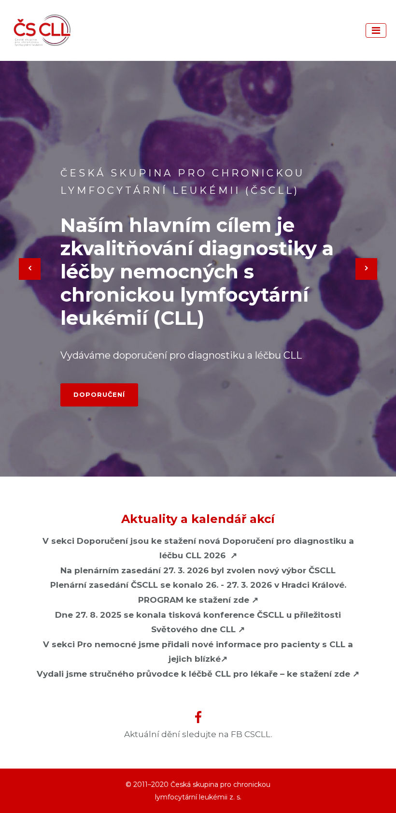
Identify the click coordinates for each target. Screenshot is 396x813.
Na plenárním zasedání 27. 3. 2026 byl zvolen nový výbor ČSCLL (198, 570)
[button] (29, 269)
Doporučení (99, 394)
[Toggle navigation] (376, 30)
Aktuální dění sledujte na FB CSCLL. (198, 734)
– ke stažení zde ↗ (198, 674)
